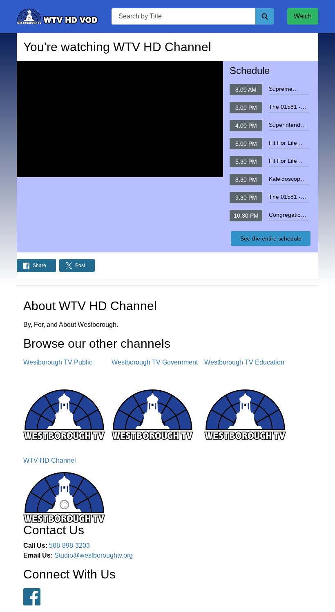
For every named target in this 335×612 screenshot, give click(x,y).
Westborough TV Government (155, 362)
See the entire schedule (271, 238)
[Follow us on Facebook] (31, 596)
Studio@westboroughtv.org (93, 555)
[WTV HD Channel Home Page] (57, 16)
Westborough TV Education (244, 362)
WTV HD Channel (49, 460)
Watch (303, 16)
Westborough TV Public (57, 362)
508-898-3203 (69, 545)
